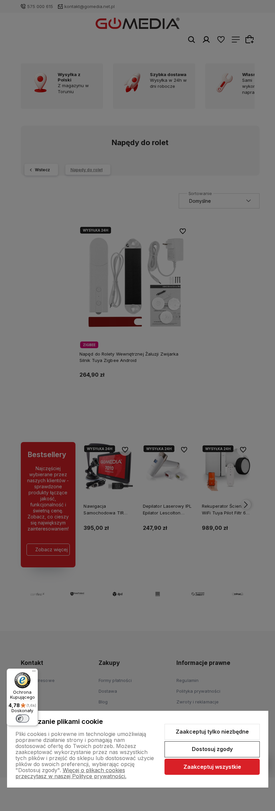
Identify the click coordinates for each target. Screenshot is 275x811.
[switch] (22, 718)
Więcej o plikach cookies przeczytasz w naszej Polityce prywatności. (70, 773)
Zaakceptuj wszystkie (212, 766)
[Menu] (34, 673)
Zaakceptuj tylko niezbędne (212, 731)
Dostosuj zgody (212, 749)
